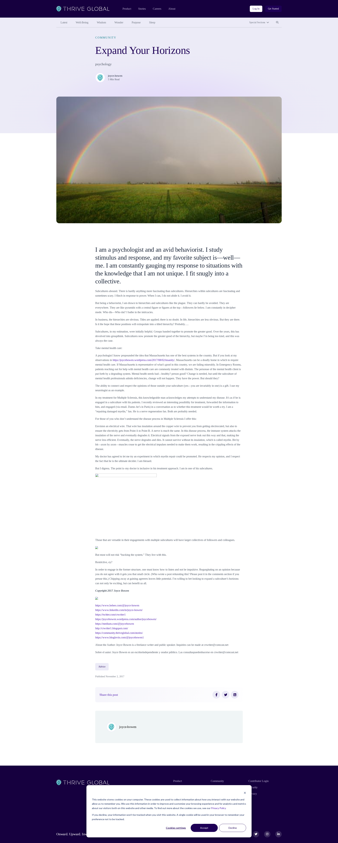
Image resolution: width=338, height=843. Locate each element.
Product (127, 8)
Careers (157, 8)
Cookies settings (176, 827)
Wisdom (101, 22)
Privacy (252, 793)
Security (253, 787)
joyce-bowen (115, 75)
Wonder (118, 22)
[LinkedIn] (235, 695)
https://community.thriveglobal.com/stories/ (119, 632)
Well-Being (82, 22)
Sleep (152, 22)
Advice (101, 666)
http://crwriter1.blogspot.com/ (111, 628)
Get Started (273, 8)
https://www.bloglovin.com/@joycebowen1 (119, 637)
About (171, 8)
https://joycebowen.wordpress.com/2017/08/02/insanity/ (144, 360)
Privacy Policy (218, 808)
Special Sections (257, 22)
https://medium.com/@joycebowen (114, 623)
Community (105, 37)
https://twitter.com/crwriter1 (110, 614)
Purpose (136, 22)
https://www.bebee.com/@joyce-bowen (117, 605)
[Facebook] (216, 695)
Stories (142, 8)
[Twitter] (225, 695)
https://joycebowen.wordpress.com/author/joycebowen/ (126, 619)
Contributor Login (258, 780)
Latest (64, 22)
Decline (233, 827)
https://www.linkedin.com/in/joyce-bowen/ (119, 610)
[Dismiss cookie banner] (245, 793)
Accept (204, 827)
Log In (256, 8)
